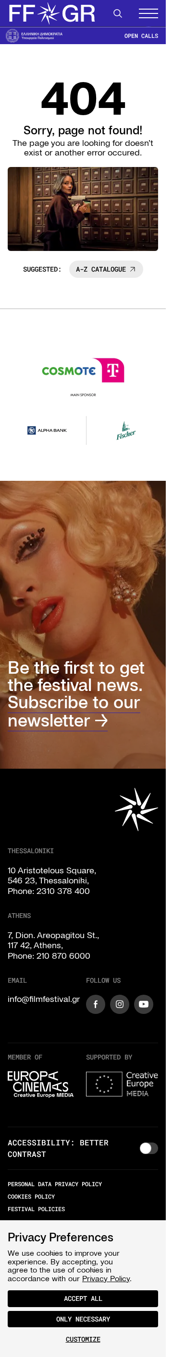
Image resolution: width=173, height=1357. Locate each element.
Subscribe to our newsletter (74, 710)
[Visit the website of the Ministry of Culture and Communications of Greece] (34, 35)
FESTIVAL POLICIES (36, 1207)
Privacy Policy (106, 1278)
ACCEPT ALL (83, 1298)
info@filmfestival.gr (44, 997)
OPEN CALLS (141, 36)
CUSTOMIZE (83, 1339)
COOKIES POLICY (31, 1194)
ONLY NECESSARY (83, 1318)
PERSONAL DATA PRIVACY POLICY (55, 1182)
